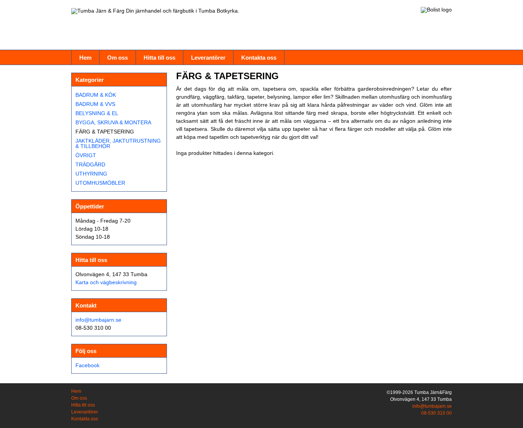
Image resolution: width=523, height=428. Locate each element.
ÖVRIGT (85, 155)
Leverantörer (208, 57)
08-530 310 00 (436, 413)
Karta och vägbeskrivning (106, 282)
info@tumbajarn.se (98, 320)
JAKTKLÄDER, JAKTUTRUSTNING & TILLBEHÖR (118, 143)
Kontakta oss (258, 57)
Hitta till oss (159, 57)
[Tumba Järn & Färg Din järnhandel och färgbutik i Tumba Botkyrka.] (155, 11)
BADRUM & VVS (95, 104)
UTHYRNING (91, 174)
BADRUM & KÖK (95, 95)
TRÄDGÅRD (90, 164)
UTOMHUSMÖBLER (100, 183)
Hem (85, 57)
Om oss (117, 57)
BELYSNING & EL (96, 113)
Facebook (87, 365)
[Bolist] (436, 10)
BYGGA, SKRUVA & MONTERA (113, 122)
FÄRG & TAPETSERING (104, 132)
